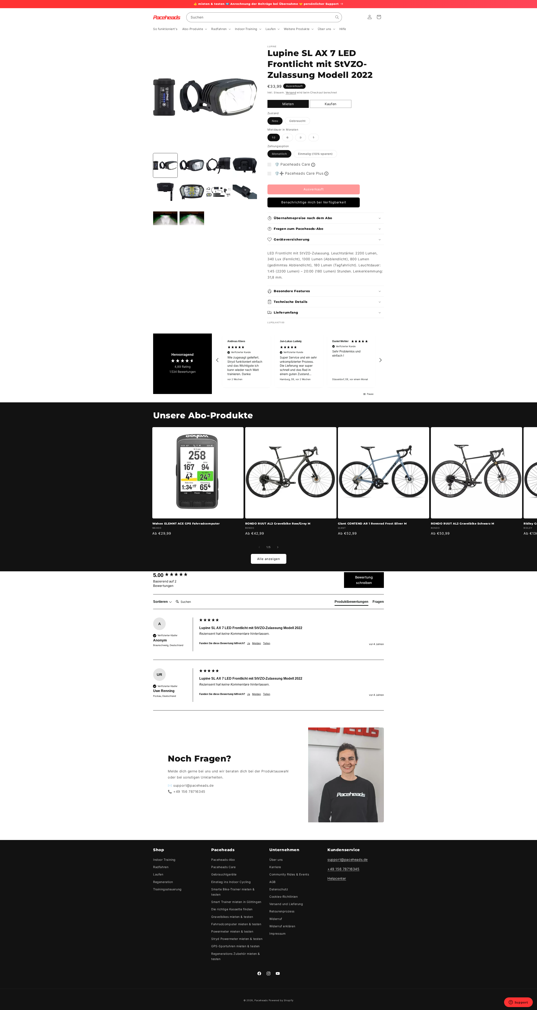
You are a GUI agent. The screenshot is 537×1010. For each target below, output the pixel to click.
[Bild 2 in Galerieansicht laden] (192, 165)
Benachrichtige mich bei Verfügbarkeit (313, 202)
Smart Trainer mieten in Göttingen (236, 902)
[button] (194, 29)
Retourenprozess (282, 911)
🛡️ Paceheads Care (292, 164)
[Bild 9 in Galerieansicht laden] (165, 218)
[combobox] (264, 17)
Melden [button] (256, 643)
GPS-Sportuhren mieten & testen (235, 946)
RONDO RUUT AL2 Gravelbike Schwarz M (462, 523)
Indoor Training (164, 859)
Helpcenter (336, 878)
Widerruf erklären (282, 926)
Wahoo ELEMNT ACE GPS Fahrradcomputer (186, 523)
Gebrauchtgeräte (224, 874)
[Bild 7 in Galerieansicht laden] (218, 192)
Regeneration (163, 882)
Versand (291, 92)
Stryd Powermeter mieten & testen (236, 939)
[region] (299, 360)
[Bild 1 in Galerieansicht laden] (165, 165)
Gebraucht (299, 122)
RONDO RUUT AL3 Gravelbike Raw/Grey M (278, 523)
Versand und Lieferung (286, 904)
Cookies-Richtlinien (283, 896)
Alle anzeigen (268, 559)
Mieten (288, 104)
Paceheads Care (223, 867)
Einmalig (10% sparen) (317, 155)
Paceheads (261, 1000)
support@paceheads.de (347, 859)
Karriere (275, 867)
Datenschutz (278, 889)
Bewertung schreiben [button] (364, 580)
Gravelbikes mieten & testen (232, 916)
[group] (175, 575)
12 (276, 138)
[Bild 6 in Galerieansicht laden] (192, 192)
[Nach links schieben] (259, 547)
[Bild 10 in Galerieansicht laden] (192, 218)
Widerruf (275, 919)
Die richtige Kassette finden (232, 909)
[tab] (351, 602)
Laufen (158, 874)
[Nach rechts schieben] (277, 547)
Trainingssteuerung (167, 889)
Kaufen (330, 104)
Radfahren (160, 867)
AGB (272, 882)
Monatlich (281, 155)
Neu (277, 122)
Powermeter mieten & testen (232, 931)
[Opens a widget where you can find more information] (518, 1002)
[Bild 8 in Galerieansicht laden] (245, 192)
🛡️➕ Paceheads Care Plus (299, 173)
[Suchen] (337, 17)
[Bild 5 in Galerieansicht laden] (165, 192)
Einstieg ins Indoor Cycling (231, 882)
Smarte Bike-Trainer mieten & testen (233, 891)
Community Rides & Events (289, 874)
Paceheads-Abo (223, 859)
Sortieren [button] (161, 601)
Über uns (276, 859)
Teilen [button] (266, 643)
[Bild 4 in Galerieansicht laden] (245, 165)
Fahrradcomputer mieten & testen (236, 924)
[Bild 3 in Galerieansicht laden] (218, 165)
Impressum (277, 933)
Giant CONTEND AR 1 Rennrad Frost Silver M (372, 523)
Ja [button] (248, 643)
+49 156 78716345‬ (343, 869)
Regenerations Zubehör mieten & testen (235, 956)
